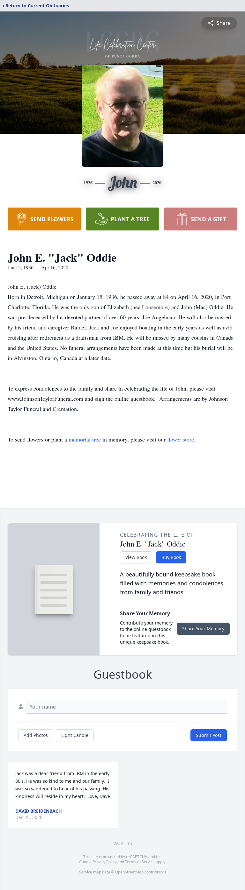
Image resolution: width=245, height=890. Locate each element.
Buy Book (171, 557)
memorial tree (85, 439)
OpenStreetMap (129, 872)
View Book (136, 557)
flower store (180, 439)
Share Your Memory (203, 628)
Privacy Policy (104, 862)
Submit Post (208, 735)
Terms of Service (140, 862)
